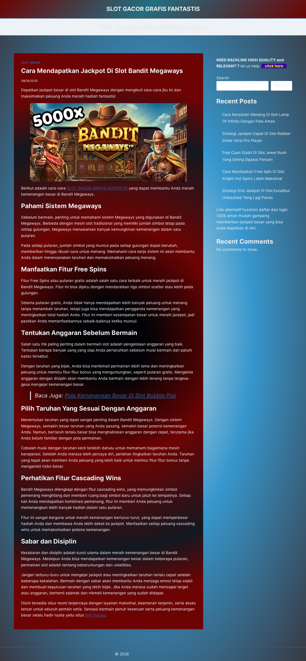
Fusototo (250, 209)
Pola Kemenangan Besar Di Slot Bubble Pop (120, 395)
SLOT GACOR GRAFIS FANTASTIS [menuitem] (97, 188)
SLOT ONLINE (30, 62)
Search (222, 78)
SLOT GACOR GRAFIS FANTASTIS (160, 654)
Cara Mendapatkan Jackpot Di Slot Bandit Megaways (102, 71)
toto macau (95, 615)
